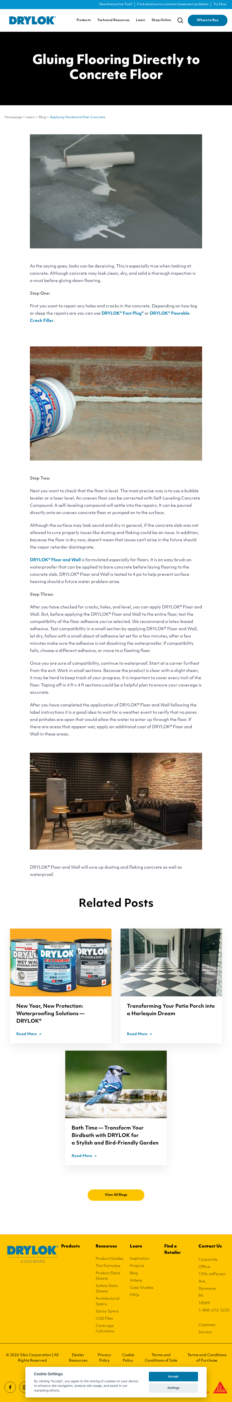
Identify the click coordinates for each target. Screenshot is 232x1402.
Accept (173, 1376)
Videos (136, 1280)
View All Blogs (116, 1195)
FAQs (134, 1295)
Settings (173, 1388)
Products (84, 20)
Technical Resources (113, 20)
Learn (140, 20)
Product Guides (109, 1259)
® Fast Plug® (123, 314)
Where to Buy (207, 20)
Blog (42, 117)
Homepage (13, 117)
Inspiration (139, 1259)
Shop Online (161, 20)
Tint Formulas (108, 1266)
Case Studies (141, 1288)
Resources (106, 1247)
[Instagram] (25, 1387)
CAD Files (104, 1319)
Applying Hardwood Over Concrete (77, 117)
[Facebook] (10, 1387)
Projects (137, 1266)
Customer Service (207, 1328)
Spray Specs (107, 1311)
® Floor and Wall (55, 560)
